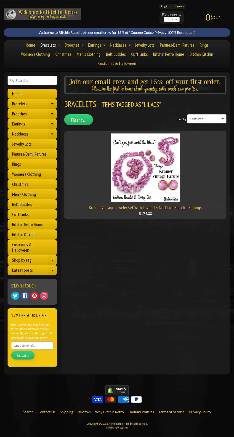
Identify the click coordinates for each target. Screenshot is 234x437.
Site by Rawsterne (117, 427)
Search (28, 412)
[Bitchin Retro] (42, 14)
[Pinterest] (34, 296)
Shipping (66, 412)
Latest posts (34, 271)
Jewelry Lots (144, 45)
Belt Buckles (116, 54)
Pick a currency (171, 14)
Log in (164, 6)
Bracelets (51, 46)
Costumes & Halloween (117, 63)
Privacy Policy (200, 412)
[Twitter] (15, 296)
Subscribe (23, 355)
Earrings (97, 46)
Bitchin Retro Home (168, 54)
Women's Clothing (35, 54)
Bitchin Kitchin (201, 54)
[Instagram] (44, 296)
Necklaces (121, 46)
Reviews (84, 412)
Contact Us (47, 412)
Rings (204, 45)
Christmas (63, 54)
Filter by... (78, 120)
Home (30, 45)
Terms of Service (171, 412)
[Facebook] (25, 296)
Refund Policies (142, 412)
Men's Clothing (89, 54)
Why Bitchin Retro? (110, 412)
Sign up (179, 6)
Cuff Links (139, 54)
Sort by (182, 119)
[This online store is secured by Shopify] (117, 392)
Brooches (75, 46)
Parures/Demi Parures (177, 45)
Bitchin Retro (115, 423)
